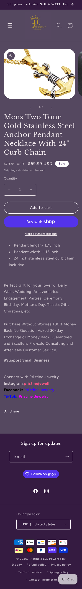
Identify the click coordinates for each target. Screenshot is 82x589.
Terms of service (30, 572)
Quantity (10, 178)
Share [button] (14, 411)
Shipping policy (58, 572)
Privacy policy (61, 564)
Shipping (9, 170)
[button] (10, 25)
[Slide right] (51, 107)
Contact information (43, 579)
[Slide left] (31, 107)
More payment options (41, 233)
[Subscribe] (67, 457)
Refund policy (36, 564)
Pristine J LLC (38, 558)
